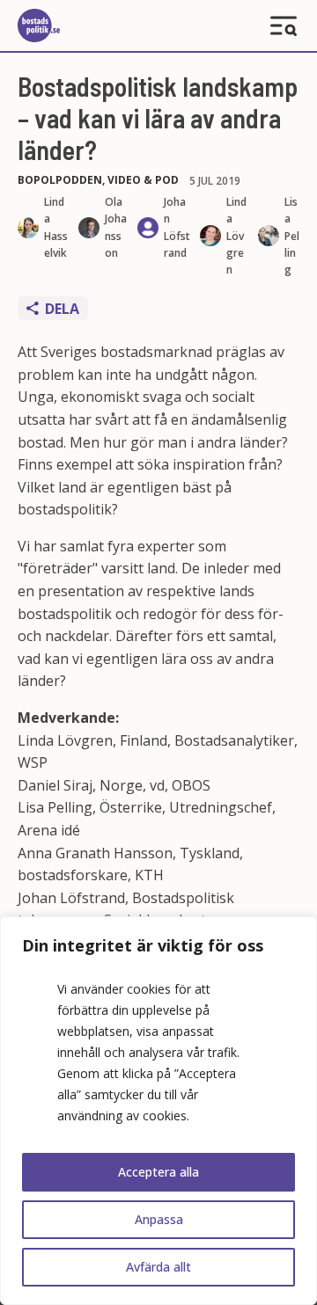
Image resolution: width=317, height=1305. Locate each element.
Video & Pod (143, 179)
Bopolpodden (60, 179)
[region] (158, 1110)
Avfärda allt (158, 1266)
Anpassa (159, 1219)
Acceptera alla (158, 1171)
